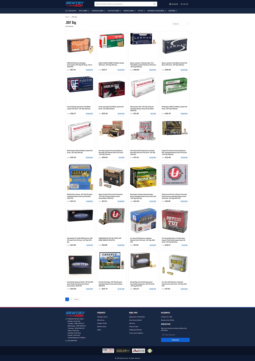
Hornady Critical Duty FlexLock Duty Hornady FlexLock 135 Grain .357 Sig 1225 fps (142, 152)
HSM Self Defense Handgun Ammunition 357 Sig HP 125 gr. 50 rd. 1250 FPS (79, 65)
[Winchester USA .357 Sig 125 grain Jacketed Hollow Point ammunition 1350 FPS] (143, 87)
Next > (77, 299)
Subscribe (175, 340)
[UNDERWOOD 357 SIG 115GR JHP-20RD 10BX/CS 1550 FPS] (111, 216)
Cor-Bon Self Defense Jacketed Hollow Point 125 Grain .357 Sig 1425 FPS (174, 284)
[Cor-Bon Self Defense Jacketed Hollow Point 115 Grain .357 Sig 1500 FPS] (143, 220)
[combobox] (125, 4)
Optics (140, 11)
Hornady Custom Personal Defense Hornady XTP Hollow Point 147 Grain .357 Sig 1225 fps (111, 152)
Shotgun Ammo (113, 11)
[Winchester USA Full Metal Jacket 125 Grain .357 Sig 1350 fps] (80, 131)
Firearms (171, 11)
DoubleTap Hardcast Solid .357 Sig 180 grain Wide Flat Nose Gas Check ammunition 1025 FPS (80, 284)
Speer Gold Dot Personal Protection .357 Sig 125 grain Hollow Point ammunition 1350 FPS (111, 196)
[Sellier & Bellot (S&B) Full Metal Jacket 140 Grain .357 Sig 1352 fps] (111, 41)
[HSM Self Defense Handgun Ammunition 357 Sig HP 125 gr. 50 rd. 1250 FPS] (80, 45)
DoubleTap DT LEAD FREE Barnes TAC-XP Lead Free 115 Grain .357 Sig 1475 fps (80, 240)
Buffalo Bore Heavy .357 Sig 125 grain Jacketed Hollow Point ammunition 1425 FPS (79, 196)
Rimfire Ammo (129, 11)
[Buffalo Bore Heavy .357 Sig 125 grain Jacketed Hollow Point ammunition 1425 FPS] (80, 177)
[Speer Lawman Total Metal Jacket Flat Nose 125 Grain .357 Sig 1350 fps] (175, 45)
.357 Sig (74, 17)
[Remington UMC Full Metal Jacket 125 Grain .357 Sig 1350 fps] (175, 86)
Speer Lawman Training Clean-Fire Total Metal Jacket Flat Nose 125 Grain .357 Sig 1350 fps (143, 65)
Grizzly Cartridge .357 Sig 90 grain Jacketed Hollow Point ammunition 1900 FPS (110, 284)
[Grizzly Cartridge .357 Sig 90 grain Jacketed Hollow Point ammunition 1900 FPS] (111, 260)
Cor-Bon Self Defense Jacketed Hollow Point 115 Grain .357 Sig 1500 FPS (142, 240)
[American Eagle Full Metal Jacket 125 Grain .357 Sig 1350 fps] (111, 89)
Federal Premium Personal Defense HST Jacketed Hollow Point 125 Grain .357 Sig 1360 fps (174, 152)
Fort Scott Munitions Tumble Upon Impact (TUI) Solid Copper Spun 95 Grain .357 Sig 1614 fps (173, 240)
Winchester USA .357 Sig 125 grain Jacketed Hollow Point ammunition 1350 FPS (142, 108)
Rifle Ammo (83, 11)
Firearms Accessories (155, 11)
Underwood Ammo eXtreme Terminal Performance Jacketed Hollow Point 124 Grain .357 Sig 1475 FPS (174, 196)
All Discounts (70, 11)
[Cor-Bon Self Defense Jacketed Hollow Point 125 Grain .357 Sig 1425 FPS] (175, 264)
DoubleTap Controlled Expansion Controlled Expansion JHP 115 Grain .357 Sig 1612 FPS (142, 284)
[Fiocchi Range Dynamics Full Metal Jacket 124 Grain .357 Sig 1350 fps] (80, 84)
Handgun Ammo (97, 11)
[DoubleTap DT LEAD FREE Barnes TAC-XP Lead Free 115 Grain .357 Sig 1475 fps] (80, 215)
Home (67, 17)
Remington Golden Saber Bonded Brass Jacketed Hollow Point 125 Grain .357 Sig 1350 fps (143, 196)
